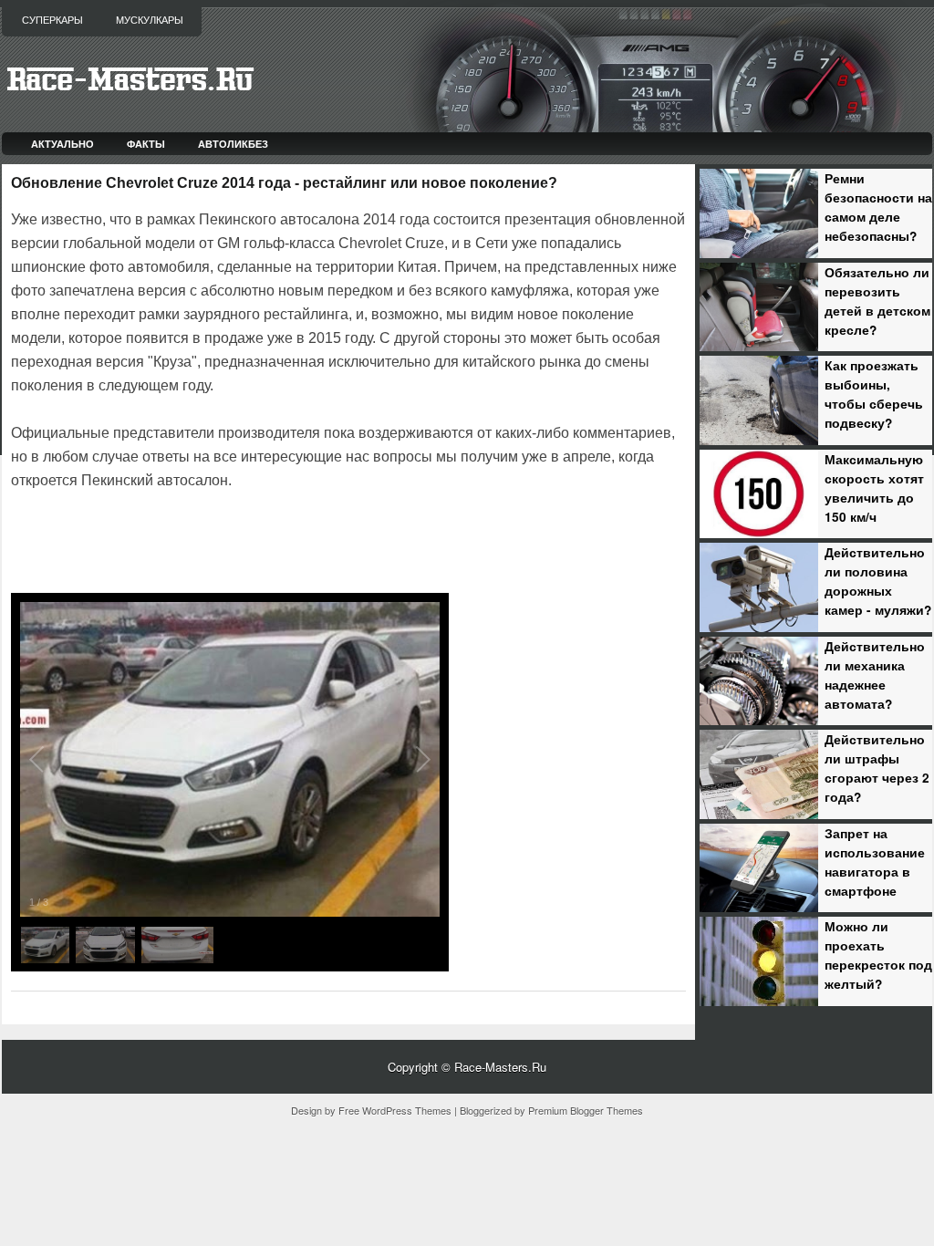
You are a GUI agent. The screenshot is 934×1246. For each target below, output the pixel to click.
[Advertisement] (224, 543)
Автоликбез (233, 144)
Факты (146, 144)
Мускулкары (149, 20)
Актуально (62, 144)
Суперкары (52, 20)
